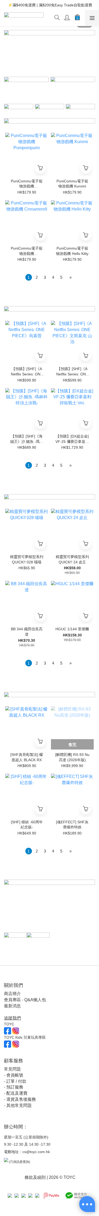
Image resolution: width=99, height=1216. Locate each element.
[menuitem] (28, 277)
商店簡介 (12, 993)
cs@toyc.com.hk (36, 1152)
